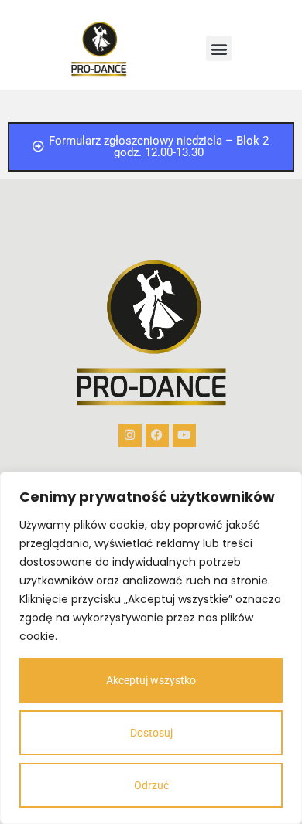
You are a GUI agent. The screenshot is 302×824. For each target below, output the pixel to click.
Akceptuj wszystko (151, 680)
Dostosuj (151, 733)
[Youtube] (184, 435)
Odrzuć (151, 785)
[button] (219, 48)
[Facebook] (157, 435)
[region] (151, 648)
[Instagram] (130, 435)
